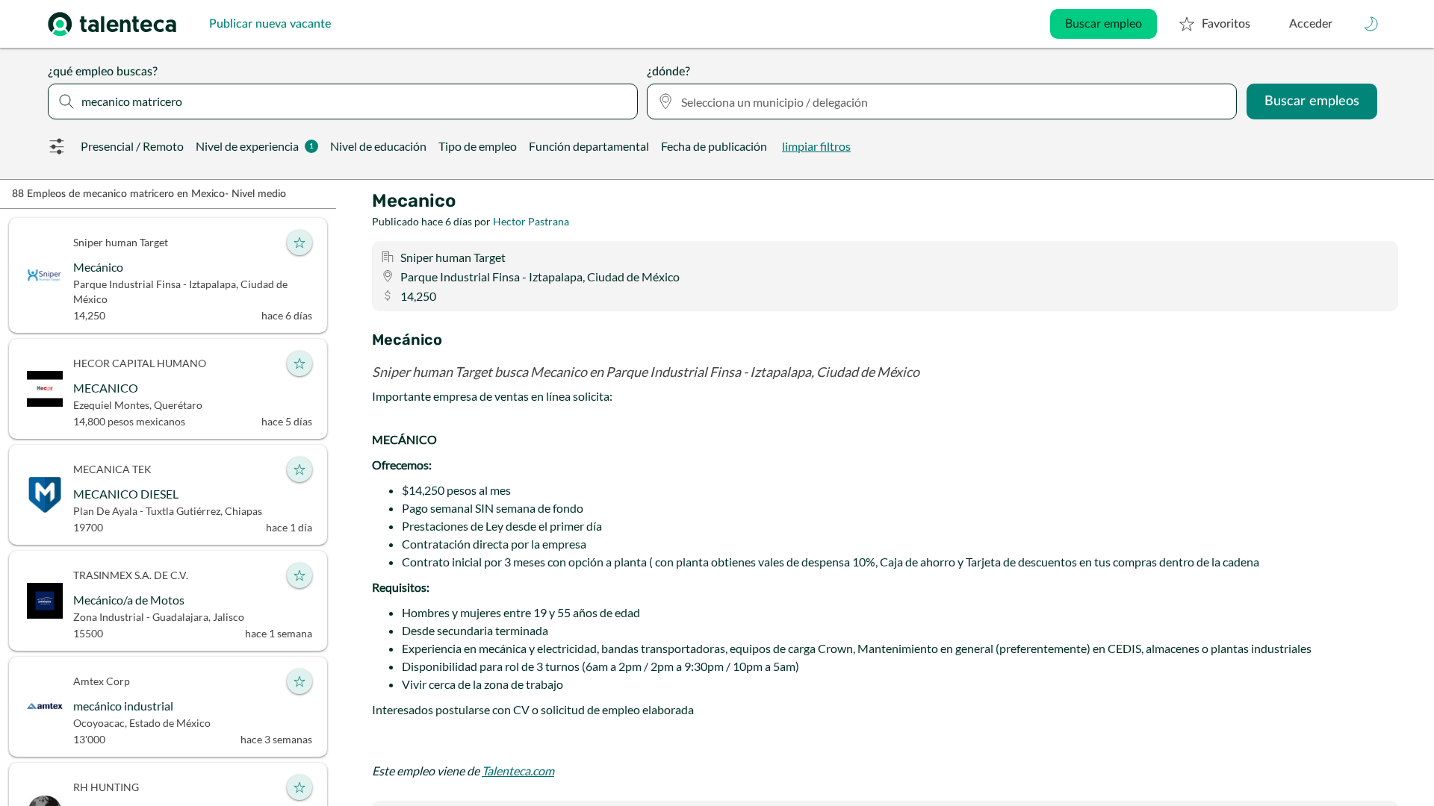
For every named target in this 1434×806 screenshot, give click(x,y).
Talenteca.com (518, 770)
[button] (1371, 24)
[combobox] (343, 101)
